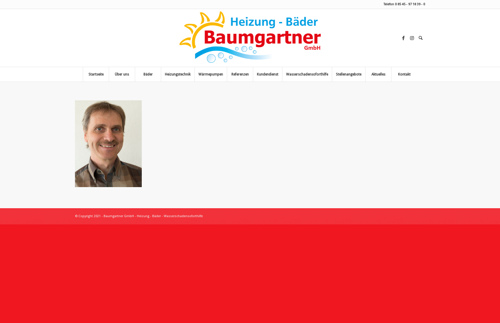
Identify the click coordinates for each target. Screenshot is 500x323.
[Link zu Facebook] (403, 38)
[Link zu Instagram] (412, 38)
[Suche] (420, 38)
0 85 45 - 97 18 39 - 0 (410, 4)
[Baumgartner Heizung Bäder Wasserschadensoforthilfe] (250, 38)
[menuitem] (420, 38)
